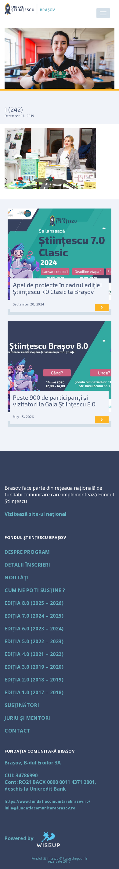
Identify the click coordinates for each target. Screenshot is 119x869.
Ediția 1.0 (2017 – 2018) (34, 692)
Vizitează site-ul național (36, 514)
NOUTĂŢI (16, 577)
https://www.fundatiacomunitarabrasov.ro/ (47, 801)
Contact (18, 730)
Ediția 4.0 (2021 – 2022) (34, 654)
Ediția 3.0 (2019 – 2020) (34, 667)
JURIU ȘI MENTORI (27, 718)
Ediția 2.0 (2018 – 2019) (34, 679)
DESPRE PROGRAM (27, 552)
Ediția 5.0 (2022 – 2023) (34, 641)
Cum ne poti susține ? (35, 590)
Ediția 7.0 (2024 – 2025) (34, 615)
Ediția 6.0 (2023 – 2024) (34, 628)
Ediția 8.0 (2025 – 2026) (34, 603)
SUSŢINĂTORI (22, 705)
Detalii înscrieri (27, 564)
